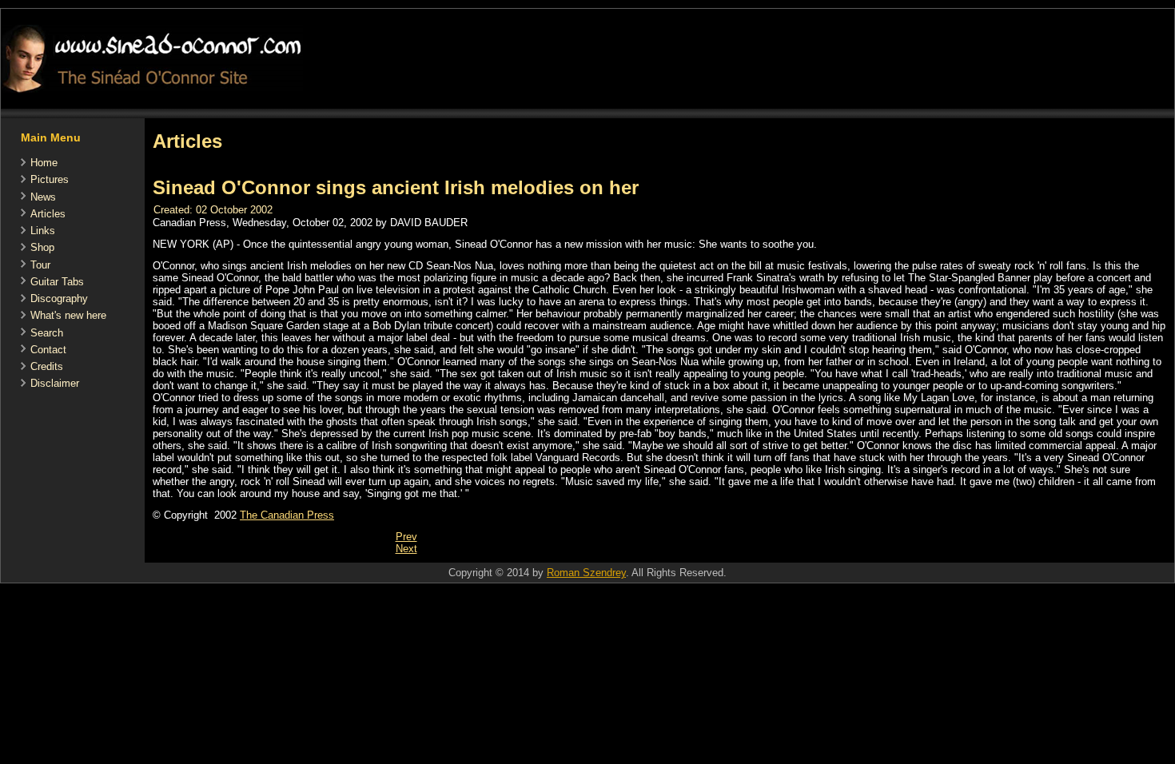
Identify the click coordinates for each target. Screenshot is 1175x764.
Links (42, 231)
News (43, 197)
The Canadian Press (287, 515)
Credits (46, 366)
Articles (48, 214)
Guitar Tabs (57, 282)
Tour (40, 265)
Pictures (49, 179)
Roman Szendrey (586, 573)
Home (44, 163)
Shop (42, 247)
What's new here (68, 315)
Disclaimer (54, 383)
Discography (59, 298)
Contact (48, 350)
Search (46, 333)
